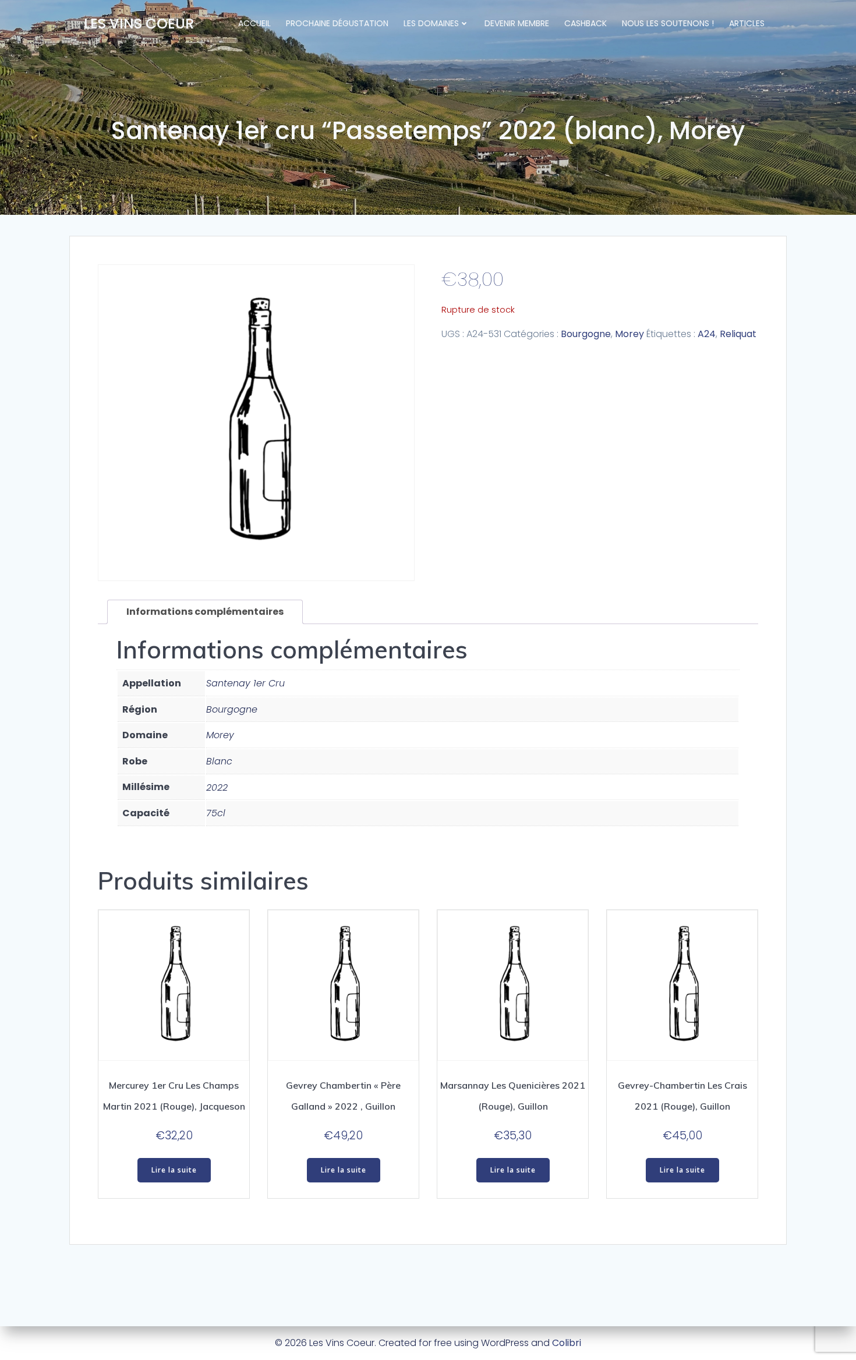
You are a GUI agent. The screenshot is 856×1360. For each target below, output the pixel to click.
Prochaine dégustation (337, 23)
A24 (707, 334)
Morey (629, 334)
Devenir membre (516, 23)
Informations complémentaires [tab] (205, 611)
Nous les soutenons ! (668, 23)
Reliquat (738, 334)
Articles (747, 23)
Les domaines (431, 23)
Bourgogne (586, 334)
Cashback (585, 23)
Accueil (254, 23)
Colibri (566, 1343)
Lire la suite (174, 1170)
